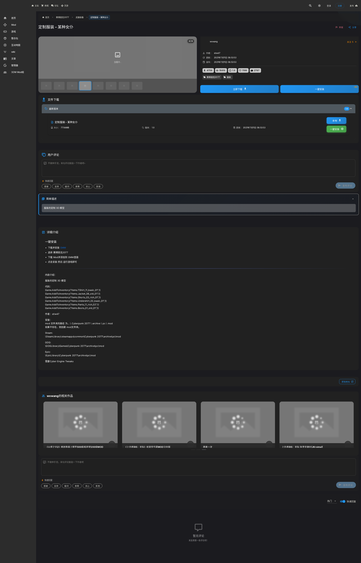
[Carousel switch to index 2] (198, 449)
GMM (63, 247)
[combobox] (332, 500)
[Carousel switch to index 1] (193, 449)
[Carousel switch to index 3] (204, 449)
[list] (18, 45)
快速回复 (351, 501)
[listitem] (18, 18)
